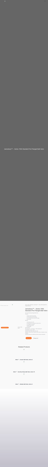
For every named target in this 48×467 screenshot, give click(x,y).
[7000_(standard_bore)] (12, 304)
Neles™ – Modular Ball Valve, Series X (24, 384)
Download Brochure (5, 327)
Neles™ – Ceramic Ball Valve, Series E (24, 359)
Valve (28, 304)
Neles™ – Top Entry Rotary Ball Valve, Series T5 (24, 371)
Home (26, 304)
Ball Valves (31, 304)
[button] (45, 1)
